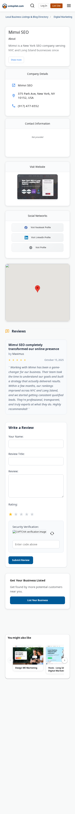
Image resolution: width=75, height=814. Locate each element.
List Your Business (56, 5)
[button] (43, 5)
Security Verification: (25, 527)
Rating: (13, 504)
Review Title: (16, 454)
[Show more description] (16, 60)
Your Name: (15, 436)
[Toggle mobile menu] (69, 5)
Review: (13, 471)
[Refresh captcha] (52, 534)
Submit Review (20, 560)
